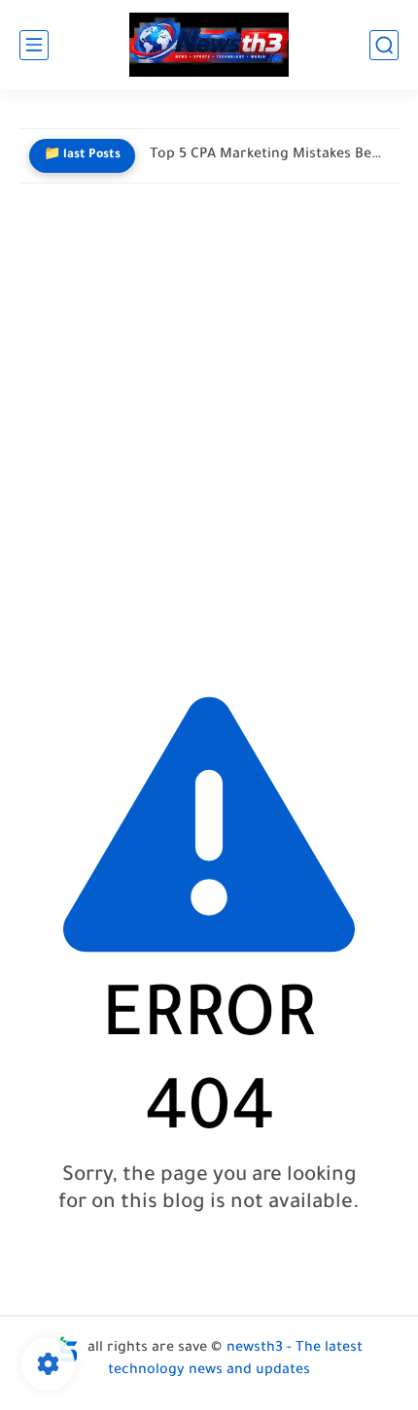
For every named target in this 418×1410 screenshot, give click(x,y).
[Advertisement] (209, 431)
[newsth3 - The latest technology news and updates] (209, 45)
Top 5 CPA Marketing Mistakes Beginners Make (269, 155)
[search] (384, 45)
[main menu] (34, 45)
